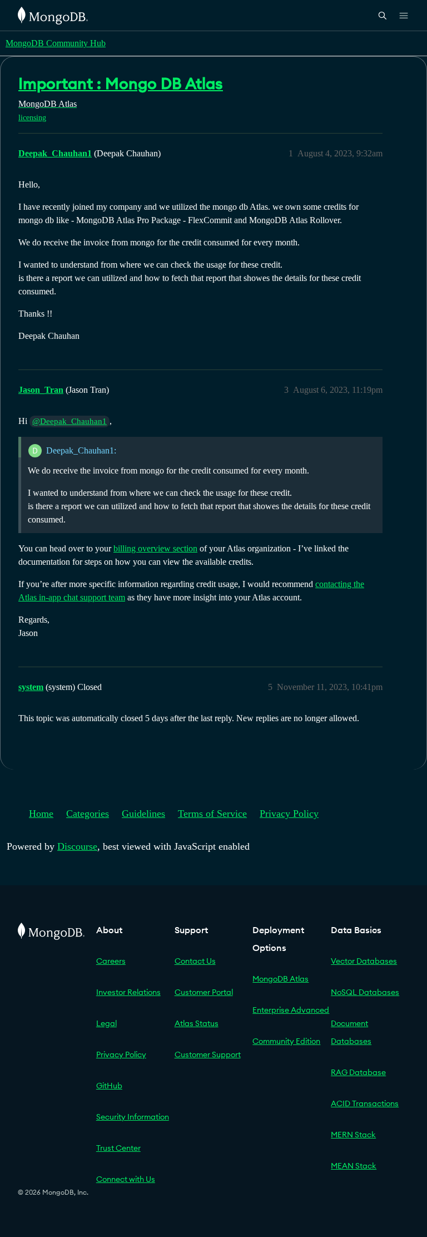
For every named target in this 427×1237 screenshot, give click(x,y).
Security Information (132, 1117)
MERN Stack (353, 1135)
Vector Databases (364, 961)
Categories (87, 813)
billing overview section (155, 548)
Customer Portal (204, 992)
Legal (106, 1023)
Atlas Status (197, 1023)
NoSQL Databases (365, 992)
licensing (32, 118)
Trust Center (118, 1148)
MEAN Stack (353, 1166)
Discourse (77, 846)
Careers (111, 961)
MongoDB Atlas (280, 979)
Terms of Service (212, 813)
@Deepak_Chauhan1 (69, 421)
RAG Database (358, 1072)
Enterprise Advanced (290, 1010)
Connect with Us (125, 1179)
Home (41, 813)
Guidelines (143, 813)
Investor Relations (128, 992)
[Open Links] (403, 15)
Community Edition (286, 1041)
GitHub (109, 1086)
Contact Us (195, 961)
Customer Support (208, 1054)
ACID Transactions (365, 1103)
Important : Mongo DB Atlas (120, 83)
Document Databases (351, 1032)
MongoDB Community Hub (56, 43)
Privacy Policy (289, 813)
